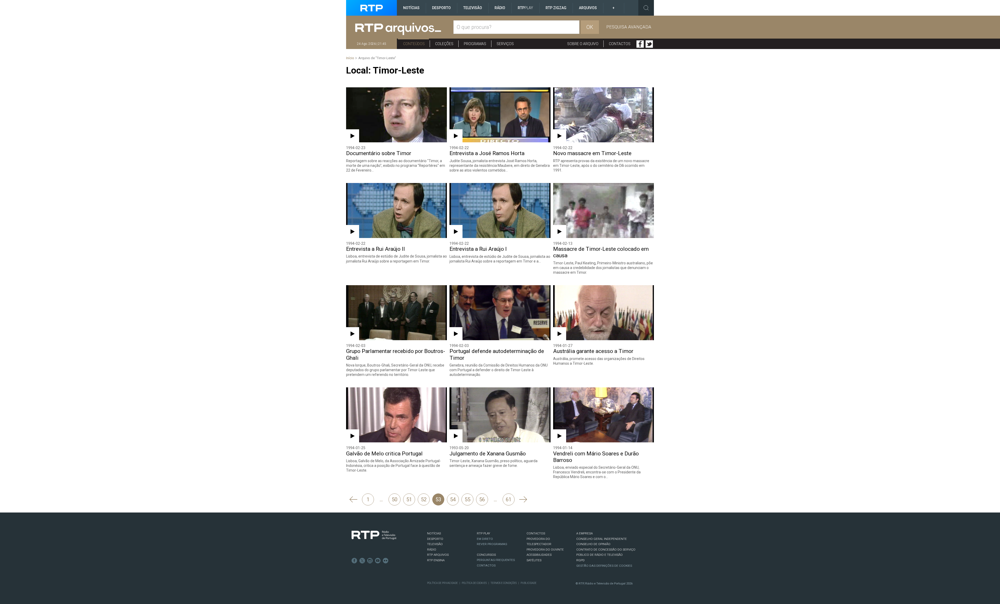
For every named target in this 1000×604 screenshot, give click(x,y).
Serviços (505, 44)
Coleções (444, 44)
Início (350, 58)
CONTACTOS (536, 533)
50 (394, 499)
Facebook (640, 44)
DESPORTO (435, 539)
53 (438, 499)
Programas (475, 44)
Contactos (619, 44)
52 (424, 499)
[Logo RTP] (374, 535)
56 (482, 499)
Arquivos (588, 8)
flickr (386, 561)
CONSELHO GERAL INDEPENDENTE (601, 539)
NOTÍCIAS (434, 533)
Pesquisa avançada (628, 26)
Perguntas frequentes (496, 560)
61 (508, 499)
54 (453, 499)
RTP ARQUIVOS (438, 555)
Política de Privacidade (442, 583)
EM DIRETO (485, 539)
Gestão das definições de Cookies (604, 566)
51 (409, 499)
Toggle (646, 8)
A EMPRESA (584, 533)
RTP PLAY (483, 533)
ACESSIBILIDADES (539, 555)
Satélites (534, 560)
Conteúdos (414, 44)
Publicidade (528, 583)
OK (589, 27)
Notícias (411, 8)
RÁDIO (431, 549)
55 (467, 499)
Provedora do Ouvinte (545, 549)
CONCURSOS (486, 555)
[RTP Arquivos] (404, 29)
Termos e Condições (504, 583)
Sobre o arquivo (582, 44)
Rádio (500, 8)
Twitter (649, 44)
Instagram (370, 561)
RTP (525, 8)
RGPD (580, 560)
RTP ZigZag (556, 8)
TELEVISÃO (435, 544)
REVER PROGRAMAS (492, 544)
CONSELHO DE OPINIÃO (593, 544)
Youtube (378, 561)
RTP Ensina (436, 560)
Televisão (472, 8)
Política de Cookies (474, 583)
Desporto (441, 8)
